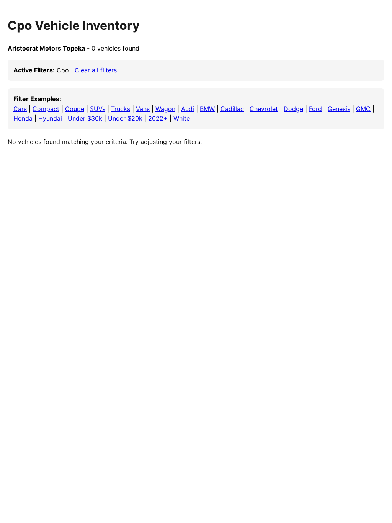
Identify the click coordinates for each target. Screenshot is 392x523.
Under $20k (125, 118)
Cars (20, 109)
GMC (363, 109)
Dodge (293, 109)
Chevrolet (264, 109)
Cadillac (232, 109)
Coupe (74, 109)
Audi (187, 109)
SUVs (97, 109)
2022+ (158, 118)
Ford (315, 109)
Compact (46, 109)
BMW (207, 109)
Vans (143, 109)
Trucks (120, 109)
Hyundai (50, 118)
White (181, 118)
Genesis (339, 109)
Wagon (165, 109)
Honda (23, 118)
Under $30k (85, 118)
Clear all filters (96, 70)
